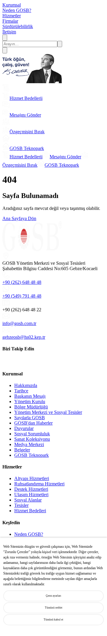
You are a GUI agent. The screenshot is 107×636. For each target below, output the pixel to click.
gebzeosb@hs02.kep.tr (23, 337)
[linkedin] (5, 361)
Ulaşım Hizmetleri (31, 494)
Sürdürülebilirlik (17, 26)
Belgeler (22, 449)
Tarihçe (21, 390)
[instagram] (16, 361)
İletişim (9, 31)
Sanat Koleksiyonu (32, 439)
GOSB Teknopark (31, 455)
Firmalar (10, 21)
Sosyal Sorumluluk (32, 433)
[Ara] (4, 38)
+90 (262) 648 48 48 (21, 282)
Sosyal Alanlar (28, 499)
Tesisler (21, 505)
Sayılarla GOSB (29, 417)
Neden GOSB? (16, 10)
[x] (10, 361)
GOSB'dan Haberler (33, 422)
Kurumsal (11, 4)
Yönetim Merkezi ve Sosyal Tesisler (48, 412)
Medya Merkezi (29, 444)
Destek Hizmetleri (31, 489)
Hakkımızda (25, 385)
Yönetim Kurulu (29, 401)
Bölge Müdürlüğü (31, 406)
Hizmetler (11, 15)
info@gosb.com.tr (19, 323)
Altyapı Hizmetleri (31, 478)
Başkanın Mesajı (29, 396)
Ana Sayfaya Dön (19, 218)
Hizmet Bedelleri (30, 510)
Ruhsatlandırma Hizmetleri (39, 483)
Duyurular (24, 428)
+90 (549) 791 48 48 (21, 295)
